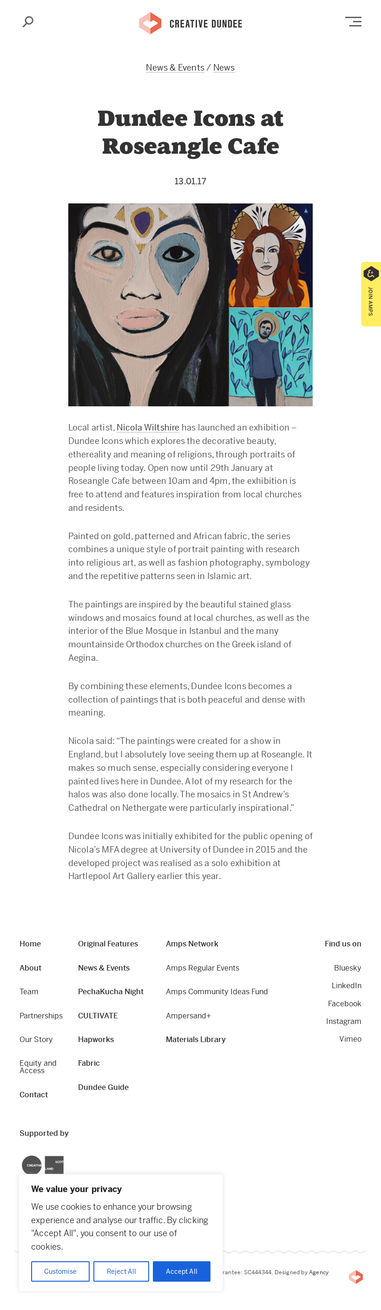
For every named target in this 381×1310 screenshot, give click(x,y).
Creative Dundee (190, 22)
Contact (34, 1095)
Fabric (89, 1063)
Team (29, 992)
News (224, 67)
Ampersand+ (188, 1016)
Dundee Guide (103, 1087)
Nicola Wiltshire (148, 427)
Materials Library (196, 1039)
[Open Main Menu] (353, 21)
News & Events (175, 67)
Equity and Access (38, 1066)
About (30, 968)
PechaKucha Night (111, 992)
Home (30, 944)
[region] (121, 1232)
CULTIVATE (98, 1016)
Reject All (121, 1271)
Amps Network (192, 944)
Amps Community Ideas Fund (217, 992)
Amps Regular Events (202, 968)
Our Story (36, 1039)
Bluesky (347, 968)
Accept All (181, 1271)
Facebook (344, 1004)
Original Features (108, 944)
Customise (60, 1271)
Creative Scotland (22, 1156)
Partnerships (41, 1016)
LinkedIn (346, 986)
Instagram (343, 1021)
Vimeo (350, 1039)
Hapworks (96, 1039)
